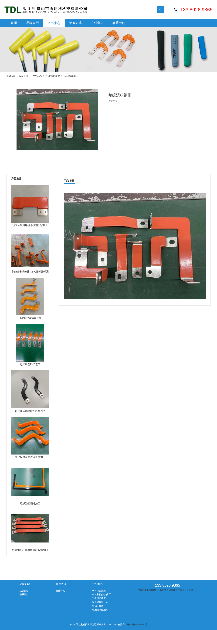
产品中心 (54, 23)
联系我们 (118, 23)
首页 (14, 23)
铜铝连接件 (97, 606)
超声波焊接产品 (100, 602)
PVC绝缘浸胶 (99, 590)
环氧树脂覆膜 (53, 76)
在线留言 (97, 23)
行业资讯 (60, 590)
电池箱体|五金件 (100, 609)
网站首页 (23, 76)
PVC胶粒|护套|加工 (101, 594)
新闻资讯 (75, 23)
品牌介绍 (32, 23)
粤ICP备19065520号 (137, 624)
